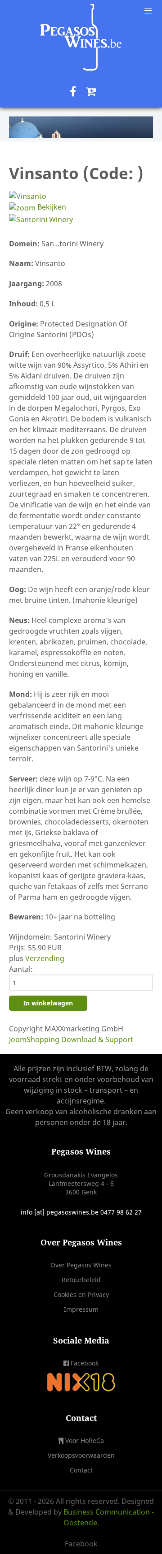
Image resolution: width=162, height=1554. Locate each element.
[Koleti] (81, 37)
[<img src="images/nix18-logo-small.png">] (81, 1381)
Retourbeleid (81, 1279)
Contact (81, 1470)
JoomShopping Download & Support (71, 1039)
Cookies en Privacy (81, 1294)
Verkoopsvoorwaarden (81, 1455)
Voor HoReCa (84, 1440)
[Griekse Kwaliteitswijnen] (81, 127)
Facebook (85, 1363)
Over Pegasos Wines (81, 1265)
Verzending (44, 958)
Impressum (81, 1309)
